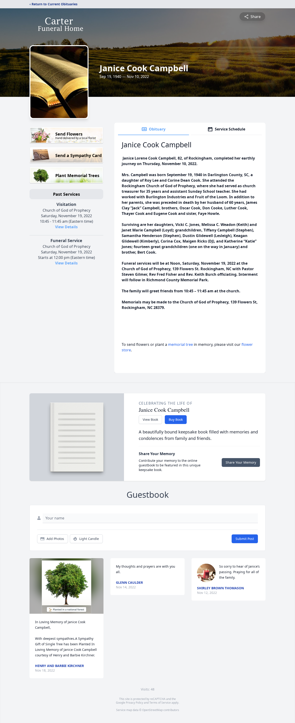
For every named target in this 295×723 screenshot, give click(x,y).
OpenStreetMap (152, 710)
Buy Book (176, 419)
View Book (150, 419)
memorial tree (180, 344)
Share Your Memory (241, 462)
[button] (66, 586)
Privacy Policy (134, 703)
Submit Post (245, 538)
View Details (66, 226)
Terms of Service (160, 703)
